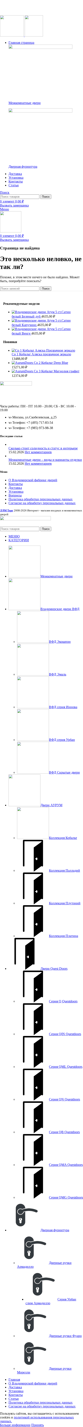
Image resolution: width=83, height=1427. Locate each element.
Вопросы (15, 495)
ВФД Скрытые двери (64, 772)
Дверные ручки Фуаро (65, 1336)
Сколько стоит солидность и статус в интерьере (43, 448)
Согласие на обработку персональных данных (42, 503)
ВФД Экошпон (60, 641)
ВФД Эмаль (57, 674)
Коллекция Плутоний (64, 903)
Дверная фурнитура (23, 166)
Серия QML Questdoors (65, 1066)
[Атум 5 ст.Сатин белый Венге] (29, 329)
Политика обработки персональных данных (41, 499)
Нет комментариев (38, 452)
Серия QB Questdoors (64, 1132)
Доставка (15, 488)
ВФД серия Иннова (63, 707)
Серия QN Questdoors (64, 1099)
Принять (37, 1425)
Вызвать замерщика (14, 205)
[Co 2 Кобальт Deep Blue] (23, 362)
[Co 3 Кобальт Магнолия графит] (23, 371)
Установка (16, 491)
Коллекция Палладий (64, 870)
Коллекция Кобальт (63, 838)
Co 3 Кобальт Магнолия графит (56, 371)
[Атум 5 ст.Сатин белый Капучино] (29, 320)
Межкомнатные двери (25, 103)
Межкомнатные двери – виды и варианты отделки (45, 460)
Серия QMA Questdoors (66, 1165)
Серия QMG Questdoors (66, 1197)
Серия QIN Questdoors (65, 1034)
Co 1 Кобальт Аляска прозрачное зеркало (41, 354)
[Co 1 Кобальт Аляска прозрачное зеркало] (43, 350)
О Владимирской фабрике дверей (33, 480)
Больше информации (15, 1425)
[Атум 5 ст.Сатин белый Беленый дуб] (29, 312)
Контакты (16, 484)
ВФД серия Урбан (62, 740)
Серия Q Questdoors (63, 1001)
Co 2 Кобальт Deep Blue (51, 362)
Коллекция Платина (63, 936)
